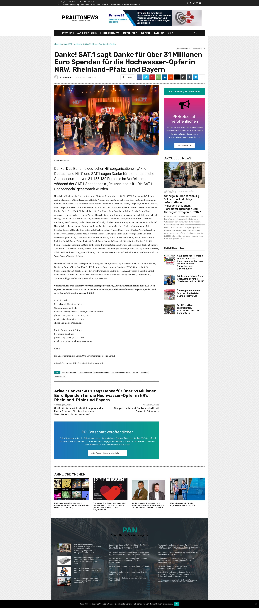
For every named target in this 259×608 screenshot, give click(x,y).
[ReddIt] (170, 77)
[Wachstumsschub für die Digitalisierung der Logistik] (187, 489)
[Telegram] (195, 77)
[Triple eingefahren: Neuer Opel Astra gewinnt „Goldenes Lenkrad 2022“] (169, 280)
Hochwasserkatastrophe (121, 372)
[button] (195, 33)
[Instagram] (190, 3)
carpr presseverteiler (186, 191)
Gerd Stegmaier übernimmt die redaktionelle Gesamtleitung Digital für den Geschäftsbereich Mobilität (148, 505)
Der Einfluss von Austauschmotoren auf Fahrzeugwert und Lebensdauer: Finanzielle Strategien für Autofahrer (129, 554)
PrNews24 (66, 77)
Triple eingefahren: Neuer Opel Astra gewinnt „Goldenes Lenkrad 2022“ (191, 279)
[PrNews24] (56, 77)
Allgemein (58, 44)
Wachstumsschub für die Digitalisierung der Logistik (182, 504)
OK (176, 604)
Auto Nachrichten (170, 191)
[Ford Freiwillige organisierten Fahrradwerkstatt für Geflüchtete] (169, 309)
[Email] (177, 77)
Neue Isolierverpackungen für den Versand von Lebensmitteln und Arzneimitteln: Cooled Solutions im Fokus (87, 560)
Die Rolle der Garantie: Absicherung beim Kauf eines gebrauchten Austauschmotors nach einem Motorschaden (128, 560)
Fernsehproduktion (69, 372)
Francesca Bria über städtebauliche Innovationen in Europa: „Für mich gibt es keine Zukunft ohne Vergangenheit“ (109, 506)
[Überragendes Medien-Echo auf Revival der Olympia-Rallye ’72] (169, 294)
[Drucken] (183, 77)
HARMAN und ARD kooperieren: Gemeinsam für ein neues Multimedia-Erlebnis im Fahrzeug (71, 505)
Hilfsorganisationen (101, 372)
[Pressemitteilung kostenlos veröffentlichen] (154, 18)
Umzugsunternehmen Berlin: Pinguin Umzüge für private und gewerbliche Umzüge (87, 570)
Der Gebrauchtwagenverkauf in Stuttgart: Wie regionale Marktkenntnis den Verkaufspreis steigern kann (178, 581)
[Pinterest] (152, 77)
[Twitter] (193, 3)
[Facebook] (187, 3)
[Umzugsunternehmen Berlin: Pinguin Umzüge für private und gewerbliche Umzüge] (64, 571)
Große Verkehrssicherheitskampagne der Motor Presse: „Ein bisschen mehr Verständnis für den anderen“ (78, 411)
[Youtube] (200, 3)
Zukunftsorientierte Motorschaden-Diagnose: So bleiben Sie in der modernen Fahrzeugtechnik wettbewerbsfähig (176, 560)
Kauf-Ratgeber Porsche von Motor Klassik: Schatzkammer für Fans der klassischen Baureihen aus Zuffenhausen (190, 262)
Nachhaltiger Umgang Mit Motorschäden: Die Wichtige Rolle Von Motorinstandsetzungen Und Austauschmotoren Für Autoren (129, 547)
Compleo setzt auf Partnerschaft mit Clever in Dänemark (136, 410)
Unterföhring (60, 376)
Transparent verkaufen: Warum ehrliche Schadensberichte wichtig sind (172, 567)
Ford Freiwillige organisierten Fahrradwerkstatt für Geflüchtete (188, 309)
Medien (135, 372)
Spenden (144, 372)
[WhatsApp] (158, 77)
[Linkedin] (164, 77)
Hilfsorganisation (85, 372)
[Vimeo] (196, 3)
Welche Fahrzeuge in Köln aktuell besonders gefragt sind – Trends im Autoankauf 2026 (87, 581)
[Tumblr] (189, 77)
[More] (202, 77)
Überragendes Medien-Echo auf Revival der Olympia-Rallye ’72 (189, 293)
